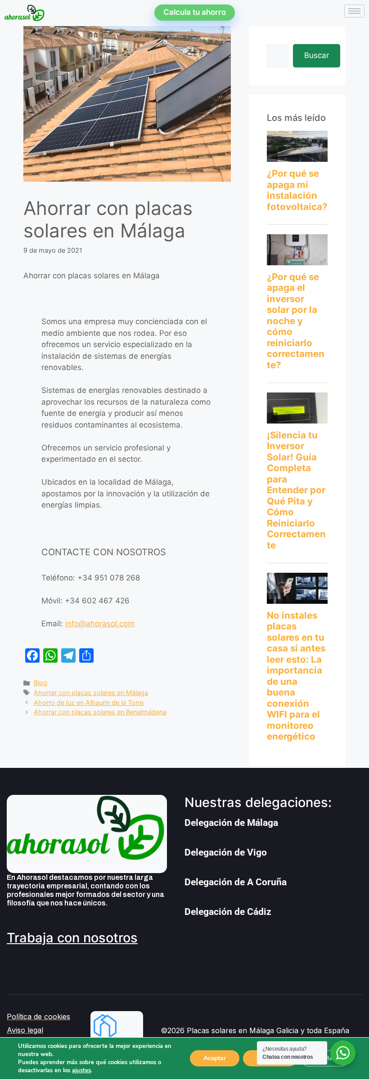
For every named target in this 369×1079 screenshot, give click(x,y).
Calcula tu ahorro (194, 12)
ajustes (81, 1070)
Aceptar (214, 1058)
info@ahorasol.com (100, 623)
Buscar (316, 55)
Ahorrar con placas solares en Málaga (91, 692)
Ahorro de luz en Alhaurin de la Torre (89, 702)
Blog (40, 683)
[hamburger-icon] (354, 11)
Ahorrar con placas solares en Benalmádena (100, 712)
